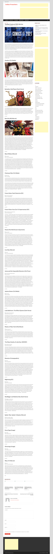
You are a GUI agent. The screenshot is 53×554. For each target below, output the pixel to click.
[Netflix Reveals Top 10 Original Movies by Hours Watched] (28, 481)
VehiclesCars (37, 119)
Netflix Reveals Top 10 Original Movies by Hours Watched (28, 488)
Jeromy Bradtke (11, 25)
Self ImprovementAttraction (39, 112)
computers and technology (38, 93)
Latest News (37, 106)
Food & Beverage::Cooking (38, 98)
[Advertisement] (34, 5)
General (36, 99)
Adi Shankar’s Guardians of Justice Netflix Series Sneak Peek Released (9, 488)
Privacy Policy (21, 20)
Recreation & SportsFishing (38, 110)
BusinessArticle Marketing (38, 90)
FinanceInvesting (37, 95)
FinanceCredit (37, 94)
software (36, 114)
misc (35, 107)
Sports (36, 115)
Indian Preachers (11, 4)
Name (6, 520)
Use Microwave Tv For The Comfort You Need (41, 27)
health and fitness (37, 102)
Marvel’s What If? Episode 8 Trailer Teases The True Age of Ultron (19, 488)
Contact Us (11, 20)
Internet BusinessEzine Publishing (39, 103)
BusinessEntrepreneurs (38, 91)
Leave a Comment (15, 25)
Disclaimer (16, 20)
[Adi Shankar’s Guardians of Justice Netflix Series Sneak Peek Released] (9, 481)
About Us (6, 20)
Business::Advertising (38, 89)
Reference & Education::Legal (39, 111)
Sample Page (27, 20)
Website (6, 527)
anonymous (36, 86)
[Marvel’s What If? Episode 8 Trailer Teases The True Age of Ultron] (19, 481)
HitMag (47, 552)
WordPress (43, 552)
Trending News (37, 116)
